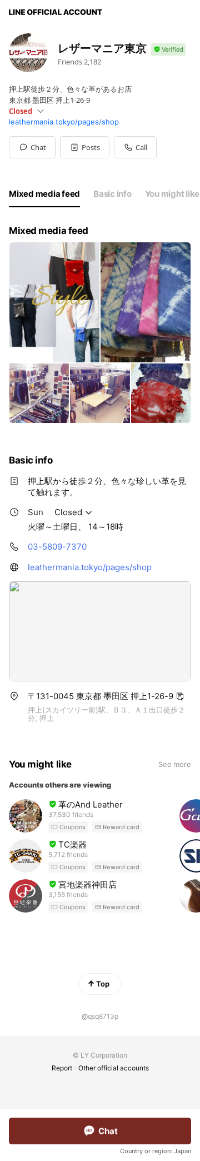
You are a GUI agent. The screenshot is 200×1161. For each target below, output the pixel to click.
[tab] (44, 194)
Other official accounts (113, 1068)
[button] (84, 147)
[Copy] (180, 696)
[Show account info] (168, 49)
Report (62, 1068)
